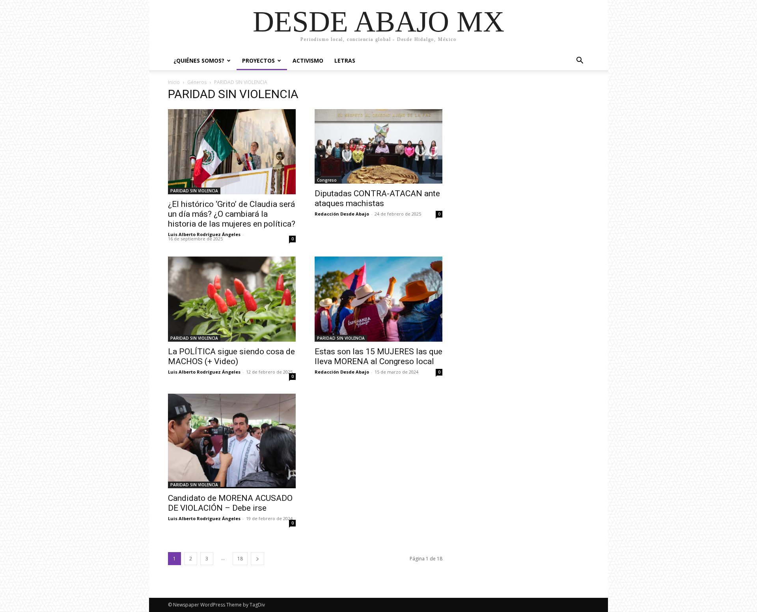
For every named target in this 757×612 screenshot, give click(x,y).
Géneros (197, 82)
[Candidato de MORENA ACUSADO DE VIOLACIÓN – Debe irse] (232, 441)
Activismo (308, 60)
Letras (344, 60)
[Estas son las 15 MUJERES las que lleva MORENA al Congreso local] (378, 299)
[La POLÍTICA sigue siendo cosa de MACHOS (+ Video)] (232, 299)
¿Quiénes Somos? (198, 60)
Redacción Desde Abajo (342, 214)
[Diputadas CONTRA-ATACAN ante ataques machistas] (378, 146)
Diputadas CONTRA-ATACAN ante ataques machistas (377, 198)
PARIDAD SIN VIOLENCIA (194, 190)
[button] (579, 61)
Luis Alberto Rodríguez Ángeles (204, 234)
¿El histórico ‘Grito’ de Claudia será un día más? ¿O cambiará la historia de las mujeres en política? (231, 214)
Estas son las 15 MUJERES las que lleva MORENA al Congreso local (378, 356)
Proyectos (258, 60)
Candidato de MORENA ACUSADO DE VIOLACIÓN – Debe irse (230, 503)
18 (240, 558)
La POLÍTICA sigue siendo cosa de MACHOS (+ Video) (231, 356)
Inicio (174, 82)
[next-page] (257, 558)
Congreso (327, 180)
